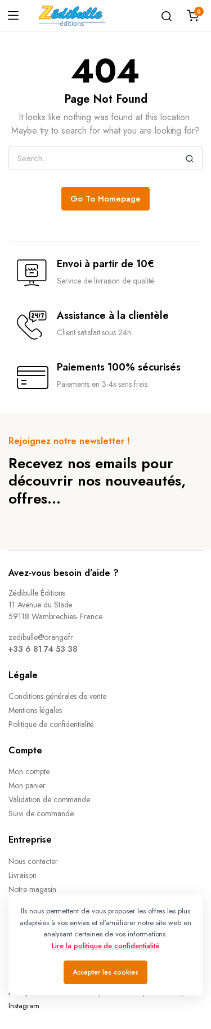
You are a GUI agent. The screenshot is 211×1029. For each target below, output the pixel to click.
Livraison (22, 875)
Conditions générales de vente (57, 696)
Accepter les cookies (105, 972)
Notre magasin (32, 889)
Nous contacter (33, 861)
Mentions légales (35, 710)
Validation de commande (49, 799)
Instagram (23, 1005)
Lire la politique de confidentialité (105, 945)
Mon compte (29, 771)
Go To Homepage (105, 199)
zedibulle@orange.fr (40, 637)
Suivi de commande (41, 813)
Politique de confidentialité (51, 724)
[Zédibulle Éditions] (72, 16)
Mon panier (27, 785)
